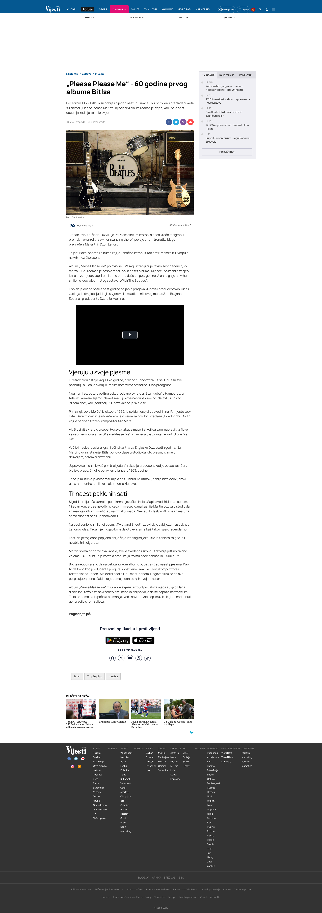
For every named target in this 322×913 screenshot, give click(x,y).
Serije (186, 761)
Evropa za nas (151, 768)
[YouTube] (130, 658)
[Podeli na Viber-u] (183, 122)
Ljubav (173, 774)
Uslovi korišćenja (135, 889)
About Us (215, 897)
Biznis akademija (98, 785)
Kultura (97, 770)
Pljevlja (210, 835)
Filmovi (186, 765)
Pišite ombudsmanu (81, 889)
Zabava (162, 748)
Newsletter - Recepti (165, 897)
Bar (209, 761)
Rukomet (125, 778)
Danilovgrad (213, 783)
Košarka (124, 770)
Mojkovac (212, 809)
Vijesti (96, 748)
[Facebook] (112, 658)
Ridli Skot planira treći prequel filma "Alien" (227, 127)
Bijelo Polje (212, 770)
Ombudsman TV (100, 811)
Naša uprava (99, 818)
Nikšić (210, 813)
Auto (95, 778)
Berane (211, 765)
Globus (149, 761)
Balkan (149, 752)
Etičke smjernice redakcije (109, 889)
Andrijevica (213, 757)
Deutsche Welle (85, 225)
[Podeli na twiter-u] (176, 122)
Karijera (106, 897)
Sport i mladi (123, 820)
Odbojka (124, 805)
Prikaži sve (227, 152)
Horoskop (175, 778)
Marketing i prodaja (210, 889)
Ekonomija (98, 761)
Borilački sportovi (124, 811)
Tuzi (209, 852)
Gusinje (211, 787)
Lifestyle (175, 748)
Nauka (96, 800)
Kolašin (210, 800)
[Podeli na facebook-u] (169, 122)
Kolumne (200, 748)
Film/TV (162, 761)
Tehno (96, 796)
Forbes (112, 748)
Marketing (247, 748)
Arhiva (156, 877)
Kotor (210, 805)
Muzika (162, 752)
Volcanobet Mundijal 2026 (126, 757)
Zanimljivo (163, 757)
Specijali (170, 877)
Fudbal (123, 765)
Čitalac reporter (242, 889)
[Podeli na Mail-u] (190, 122)
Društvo (97, 757)
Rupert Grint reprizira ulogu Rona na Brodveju (228, 139)
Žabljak (211, 865)
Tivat (209, 848)
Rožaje (210, 839)
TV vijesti (186, 750)
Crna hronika (100, 765)
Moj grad (212, 748)
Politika (97, 752)
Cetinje (211, 778)
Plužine (211, 826)
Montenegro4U (230, 748)
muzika (113, 676)
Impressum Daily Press (185, 889)
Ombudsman (100, 805)
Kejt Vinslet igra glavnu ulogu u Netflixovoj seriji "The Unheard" (225, 88)
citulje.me (228, 9)
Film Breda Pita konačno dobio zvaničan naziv (224, 113)
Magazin (139, 748)
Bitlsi (77, 676)
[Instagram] (139, 658)
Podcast (97, 774)
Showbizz (163, 770)
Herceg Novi (211, 794)
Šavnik (210, 844)
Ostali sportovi (124, 790)
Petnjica (211, 818)
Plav (209, 822)
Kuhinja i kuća (174, 768)
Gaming (162, 765)
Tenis (123, 774)
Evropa (149, 757)
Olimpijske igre (125, 798)
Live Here (226, 761)
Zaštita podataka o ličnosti (193, 897)
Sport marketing (125, 829)
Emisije (186, 757)
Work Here (226, 752)
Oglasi (245, 9)
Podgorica (212, 752)
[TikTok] (147, 658)
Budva (210, 774)
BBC (181, 877)
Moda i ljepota (174, 759)
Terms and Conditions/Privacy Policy (132, 897)
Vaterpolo (125, 783)
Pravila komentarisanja (158, 889)
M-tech (97, 792)
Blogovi (143, 877)
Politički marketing (246, 763)
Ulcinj (210, 857)
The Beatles (94, 676)
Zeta (209, 861)
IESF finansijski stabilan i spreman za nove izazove (228, 101)
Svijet (149, 748)
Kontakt (227, 889)
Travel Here (227, 757)
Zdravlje (174, 752)
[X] (121, 658)
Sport (124, 748)
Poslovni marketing (246, 755)
